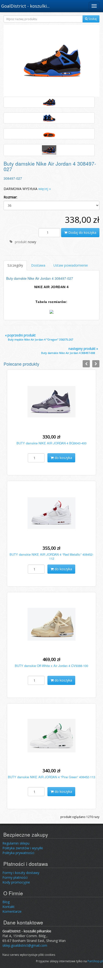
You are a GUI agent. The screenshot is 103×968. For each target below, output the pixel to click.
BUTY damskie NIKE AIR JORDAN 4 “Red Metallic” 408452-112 (51, 556)
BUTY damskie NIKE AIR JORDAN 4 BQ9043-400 (51, 443)
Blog (6, 902)
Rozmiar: (10, 197)
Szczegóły (15, 265)
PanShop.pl (95, 961)
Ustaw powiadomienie (70, 265)
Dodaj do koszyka (81, 232)
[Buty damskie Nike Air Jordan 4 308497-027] (51, 60)
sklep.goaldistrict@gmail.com (24, 945)
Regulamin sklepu (15, 843)
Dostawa (38, 265)
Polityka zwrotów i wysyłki (22, 848)
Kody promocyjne (16, 882)
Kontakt (8, 906)
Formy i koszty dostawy (20, 872)
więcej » (44, 188)
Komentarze (12, 911)
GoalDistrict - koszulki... (25, 6)
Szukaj (92, 19)
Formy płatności (15, 877)
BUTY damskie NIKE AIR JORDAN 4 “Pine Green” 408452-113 (51, 777)
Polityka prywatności (18, 852)
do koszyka (63, 457)
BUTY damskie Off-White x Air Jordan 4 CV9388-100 (51, 665)
